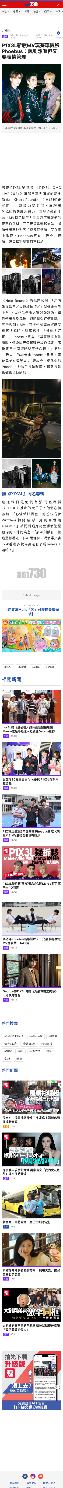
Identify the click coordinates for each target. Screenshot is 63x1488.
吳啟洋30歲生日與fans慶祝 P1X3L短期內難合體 (30, 781)
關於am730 (49, 1483)
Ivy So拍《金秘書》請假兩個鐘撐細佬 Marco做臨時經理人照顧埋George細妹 (29, 729)
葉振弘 (36, 667)
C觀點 (8, 1051)
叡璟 (21, 1051)
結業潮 (53, 1036)
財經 (6, 1126)
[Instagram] (33, 1476)
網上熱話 (47, 1043)
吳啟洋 (22, 667)
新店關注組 (29, 1043)
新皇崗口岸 (11, 1043)
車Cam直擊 (37, 1036)
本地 (6, 1226)
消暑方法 (35, 1051)
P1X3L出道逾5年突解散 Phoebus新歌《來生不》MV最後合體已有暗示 (31, 833)
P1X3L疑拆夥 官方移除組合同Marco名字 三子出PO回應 (32, 885)
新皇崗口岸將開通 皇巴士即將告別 (26, 1222)
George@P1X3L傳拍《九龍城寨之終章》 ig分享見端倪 (30, 993)
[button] (4, 4)
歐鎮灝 (50, 667)
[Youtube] (40, 1476)
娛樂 (5, 36)
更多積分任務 (49, 1454)
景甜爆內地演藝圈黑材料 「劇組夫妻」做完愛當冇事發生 (31, 1272)
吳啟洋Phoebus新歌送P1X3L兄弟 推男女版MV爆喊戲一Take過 (32, 941)
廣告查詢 (14, 1483)
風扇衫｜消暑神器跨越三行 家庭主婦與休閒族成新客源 (31, 1120)
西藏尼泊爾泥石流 (14, 1036)
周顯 (19, 1058)
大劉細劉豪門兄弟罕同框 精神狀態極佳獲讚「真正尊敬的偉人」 (31, 1327)
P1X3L (8, 667)
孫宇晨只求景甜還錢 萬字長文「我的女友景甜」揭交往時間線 (31, 1172)
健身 (49, 1051)
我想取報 (31, 1483)
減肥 (7, 1058)
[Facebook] (25, 1476)
